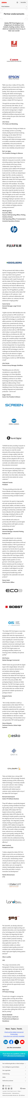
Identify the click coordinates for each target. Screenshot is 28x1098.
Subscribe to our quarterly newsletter (14, 1036)
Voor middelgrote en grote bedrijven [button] (10, 1067)
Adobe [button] (4, 1077)
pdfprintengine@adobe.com (16, 1056)
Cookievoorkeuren (15, 1093)
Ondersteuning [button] (5, 1073)
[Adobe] (4, 2)
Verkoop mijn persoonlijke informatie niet (10, 1095)
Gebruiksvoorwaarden (6, 1093)
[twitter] (8, 1088)
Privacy (19, 1091)
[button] (17, 2)
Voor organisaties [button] (6, 1070)
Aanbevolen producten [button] (7, 1080)
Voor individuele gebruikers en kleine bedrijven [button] (13, 1063)
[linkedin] (11, 1088)
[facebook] (3, 1088)
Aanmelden (23, 2)
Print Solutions (5, 6)
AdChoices (23, 1095)
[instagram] (6, 1088)
